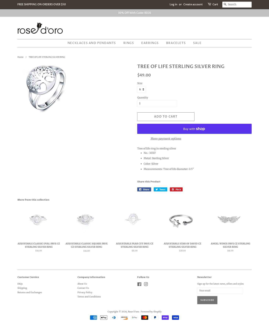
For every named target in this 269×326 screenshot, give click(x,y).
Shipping (22, 288)
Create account (193, 4)
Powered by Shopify (151, 311)
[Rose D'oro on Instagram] (146, 285)
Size (139, 83)
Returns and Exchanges (29, 292)
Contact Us (83, 288)
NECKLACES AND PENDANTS (92, 43)
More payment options (166, 138)
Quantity (142, 97)
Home (20, 57)
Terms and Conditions (89, 296)
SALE (197, 43)
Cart (215, 4)
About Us (82, 283)
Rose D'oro (134, 311)
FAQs (20, 283)
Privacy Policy (84, 292)
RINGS (128, 43)
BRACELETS (176, 43)
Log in (173, 4)
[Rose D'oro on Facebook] (139, 285)
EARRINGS (150, 43)
